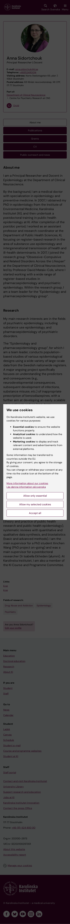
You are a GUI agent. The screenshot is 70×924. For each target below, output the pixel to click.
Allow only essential (35, 495)
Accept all (35, 513)
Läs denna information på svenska (26, 487)
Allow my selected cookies (35, 504)
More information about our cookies (27, 483)
